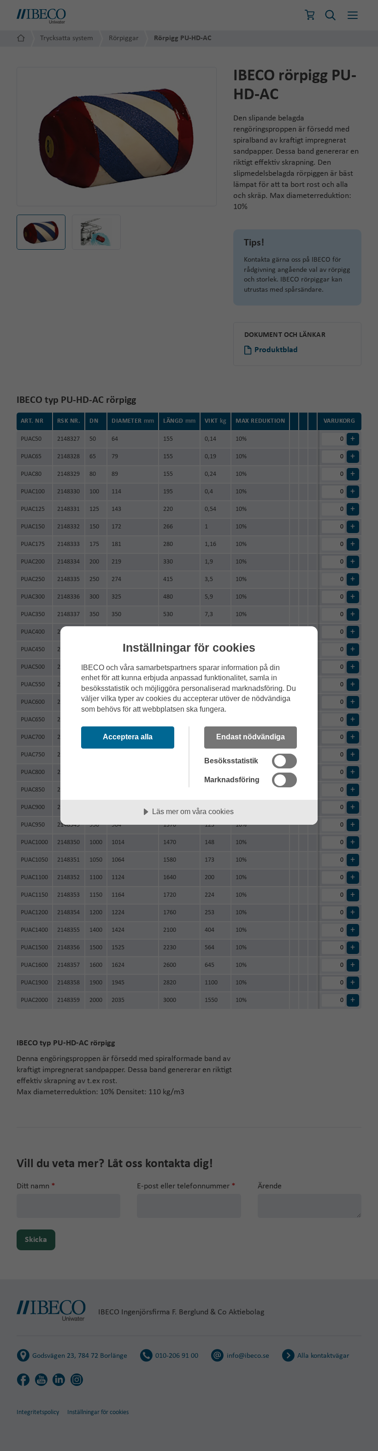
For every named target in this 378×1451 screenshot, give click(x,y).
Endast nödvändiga (250, 736)
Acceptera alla (128, 736)
